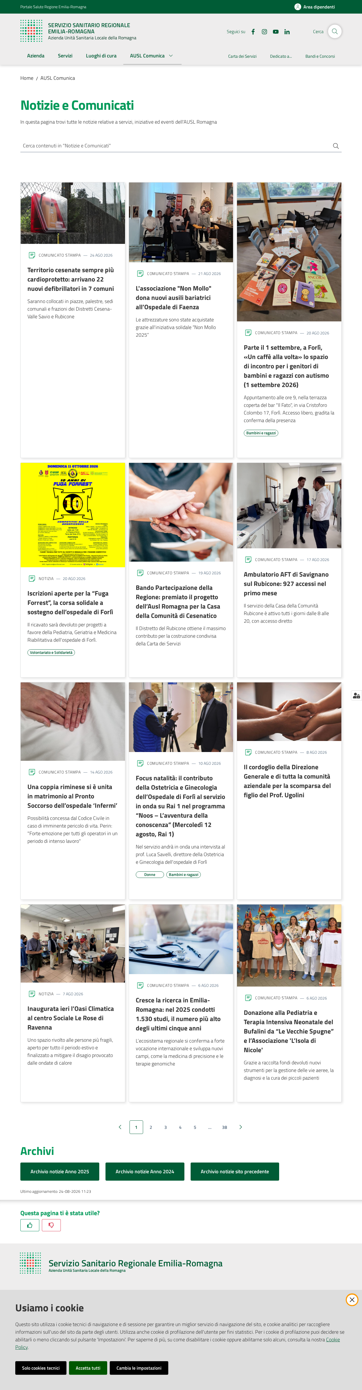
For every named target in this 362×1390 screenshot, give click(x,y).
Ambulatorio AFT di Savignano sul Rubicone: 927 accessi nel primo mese (286, 583)
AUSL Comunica (57, 78)
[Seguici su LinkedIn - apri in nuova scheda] (284, 31)
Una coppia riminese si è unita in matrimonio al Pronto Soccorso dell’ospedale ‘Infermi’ (72, 795)
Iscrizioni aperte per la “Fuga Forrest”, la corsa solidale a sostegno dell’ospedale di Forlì (70, 602)
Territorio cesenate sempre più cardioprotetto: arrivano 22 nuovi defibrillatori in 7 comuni (70, 279)
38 (224, 1127)
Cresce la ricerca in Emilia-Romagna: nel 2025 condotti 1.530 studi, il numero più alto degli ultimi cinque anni (178, 1014)
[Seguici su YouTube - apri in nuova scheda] (273, 31)
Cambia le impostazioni (139, 1368)
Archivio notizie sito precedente (235, 1171)
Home (26, 78)
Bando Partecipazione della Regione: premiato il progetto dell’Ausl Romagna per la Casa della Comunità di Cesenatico (178, 601)
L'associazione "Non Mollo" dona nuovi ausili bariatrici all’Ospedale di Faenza (173, 297)
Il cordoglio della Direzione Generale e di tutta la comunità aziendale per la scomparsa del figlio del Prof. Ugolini (287, 781)
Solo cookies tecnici (41, 1368)
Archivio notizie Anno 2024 (145, 1171)
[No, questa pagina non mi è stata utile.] (51, 1225)
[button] (335, 31)
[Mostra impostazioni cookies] (356, 695)
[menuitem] (35, 56)
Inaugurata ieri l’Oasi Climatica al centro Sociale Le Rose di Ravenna (70, 1017)
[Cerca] (334, 145)
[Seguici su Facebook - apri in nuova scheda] (251, 31)
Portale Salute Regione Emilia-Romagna (53, 7)
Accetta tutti (88, 1368)
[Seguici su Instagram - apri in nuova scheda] (262, 31)
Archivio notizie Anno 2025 (60, 1171)
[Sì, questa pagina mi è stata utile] (29, 1225)
